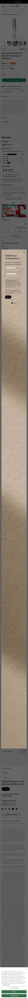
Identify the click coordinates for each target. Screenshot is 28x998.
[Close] (24, 252)
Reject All (14, 991)
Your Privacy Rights (14, 987)
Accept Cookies (14, 995)
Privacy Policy (6, 984)
